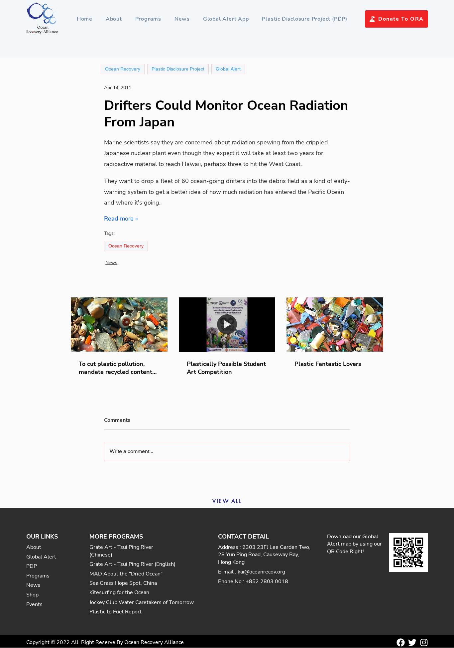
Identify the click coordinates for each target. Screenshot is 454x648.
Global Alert (228, 69)
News (111, 262)
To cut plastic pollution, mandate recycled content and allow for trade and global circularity (115, 368)
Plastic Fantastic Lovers (327, 364)
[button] (148, 19)
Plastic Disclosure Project (178, 69)
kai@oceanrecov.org (261, 571)
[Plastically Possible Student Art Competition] (227, 324)
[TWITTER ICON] (412, 642)
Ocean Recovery (126, 245)
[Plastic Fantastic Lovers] (334, 324)
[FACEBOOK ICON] (401, 642)
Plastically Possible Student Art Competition (226, 368)
